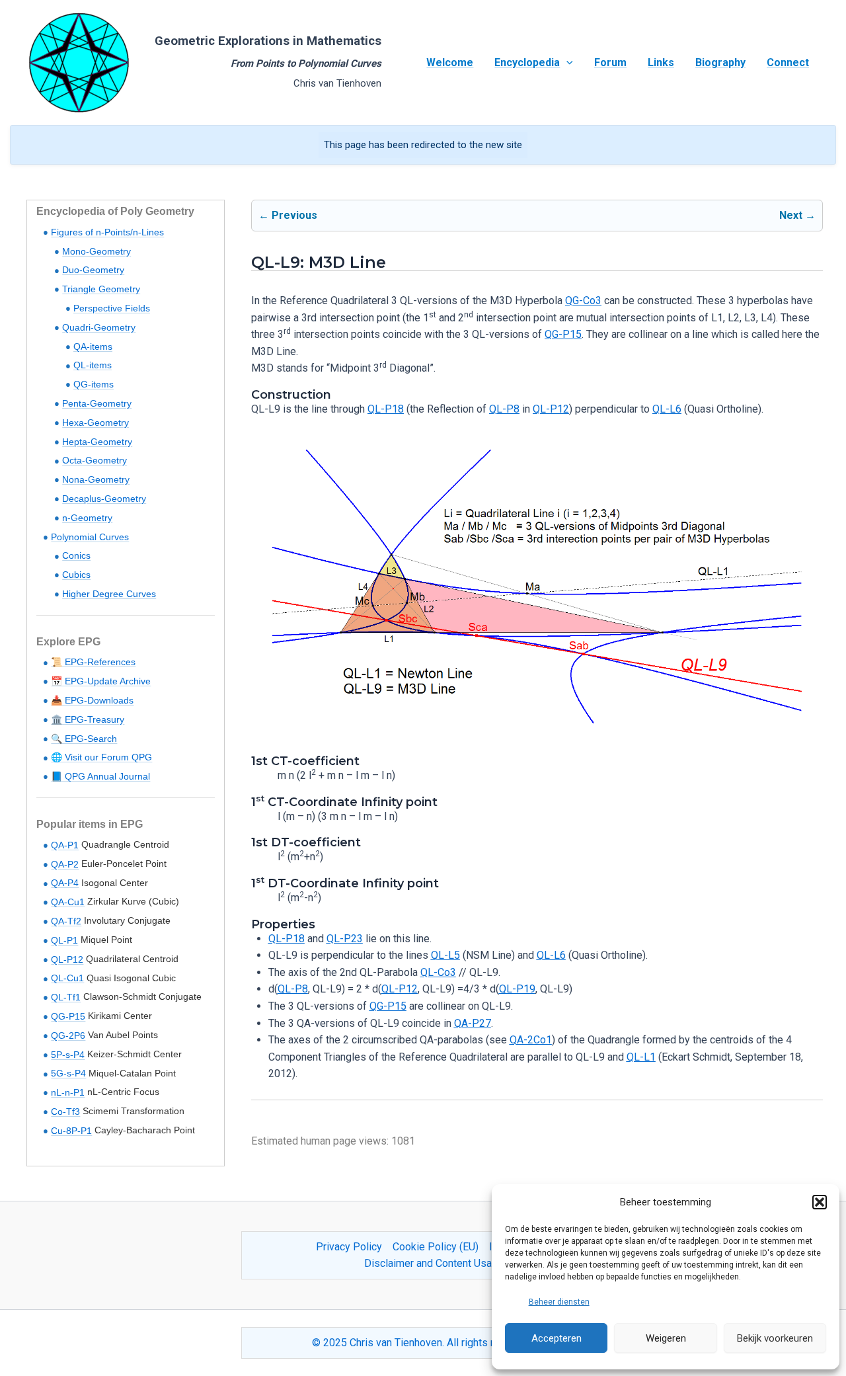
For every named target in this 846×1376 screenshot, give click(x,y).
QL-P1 (64, 940)
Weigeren (666, 1338)
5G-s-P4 (68, 1073)
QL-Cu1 (67, 978)
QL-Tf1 (66, 997)
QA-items (92, 346)
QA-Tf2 (66, 921)
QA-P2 (65, 864)
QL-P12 (67, 959)
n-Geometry (87, 517)
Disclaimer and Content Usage (434, 1263)
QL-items (92, 365)
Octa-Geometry (94, 460)
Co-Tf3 (65, 1111)
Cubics (76, 574)
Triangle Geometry (101, 289)
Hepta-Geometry (97, 441)
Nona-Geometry (96, 479)
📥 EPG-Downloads (92, 700)
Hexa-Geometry (95, 422)
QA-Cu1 (68, 902)
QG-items (93, 384)
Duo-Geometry (93, 269)
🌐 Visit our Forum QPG (101, 757)
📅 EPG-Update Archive (101, 681)
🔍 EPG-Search (84, 738)
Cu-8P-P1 (71, 1130)
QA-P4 (65, 882)
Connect (788, 62)
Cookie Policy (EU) (436, 1246)
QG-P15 (68, 1016)
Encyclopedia (527, 62)
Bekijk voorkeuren (775, 1338)
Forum (610, 62)
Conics (76, 555)
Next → (797, 215)
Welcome (449, 62)
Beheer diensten (559, 1302)
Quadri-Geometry (98, 327)
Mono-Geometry (96, 251)
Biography (720, 62)
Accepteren (556, 1338)
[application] (566, 62)
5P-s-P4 (68, 1054)
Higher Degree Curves (109, 593)
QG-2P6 (68, 1035)
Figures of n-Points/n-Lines (107, 232)
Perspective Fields (111, 308)
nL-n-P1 (68, 1092)
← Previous (287, 215)
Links (661, 62)
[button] (819, 1202)
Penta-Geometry (97, 403)
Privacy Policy (349, 1246)
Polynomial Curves (90, 537)
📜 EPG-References (93, 662)
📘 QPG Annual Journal (100, 776)
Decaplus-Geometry (104, 498)
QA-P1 (65, 845)
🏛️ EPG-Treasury (87, 719)
